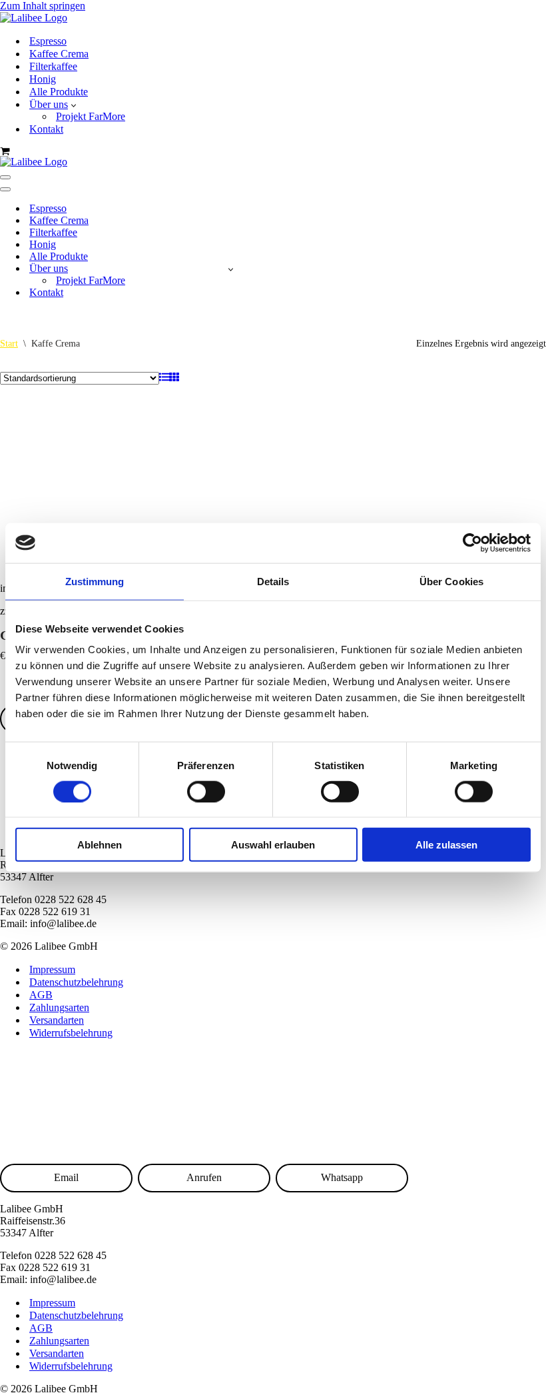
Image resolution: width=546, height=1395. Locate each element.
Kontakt (46, 129)
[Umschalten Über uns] (230, 269)
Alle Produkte (58, 91)
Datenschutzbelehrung (76, 982)
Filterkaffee (53, 66)
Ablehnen (99, 844)
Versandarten (56, 1020)
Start (9, 344)
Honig (42, 79)
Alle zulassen (446, 844)
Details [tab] (273, 581)
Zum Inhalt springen (42, 5)
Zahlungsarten (59, 1007)
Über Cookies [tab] (451, 581)
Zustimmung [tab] (95, 581)
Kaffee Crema (59, 53)
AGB (41, 994)
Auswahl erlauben (273, 844)
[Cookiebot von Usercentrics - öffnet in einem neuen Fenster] (472, 543)
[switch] (206, 791)
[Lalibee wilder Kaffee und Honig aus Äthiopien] (33, 17)
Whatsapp (342, 1177)
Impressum (52, 969)
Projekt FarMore (90, 116)
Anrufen (204, 1177)
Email (66, 1177)
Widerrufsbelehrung (71, 1032)
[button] (73, 105)
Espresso (48, 41)
